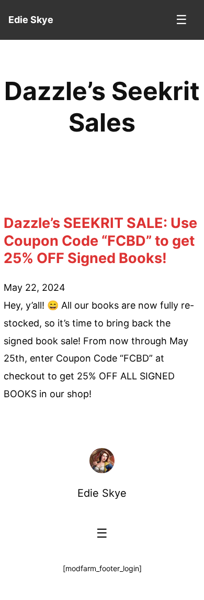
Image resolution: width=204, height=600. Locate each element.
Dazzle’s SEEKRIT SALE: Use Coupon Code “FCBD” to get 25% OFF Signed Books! (100, 240)
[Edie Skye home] (102, 460)
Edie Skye (102, 493)
